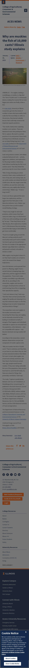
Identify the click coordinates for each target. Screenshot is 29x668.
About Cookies (11, 659)
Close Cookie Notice (12, 664)
